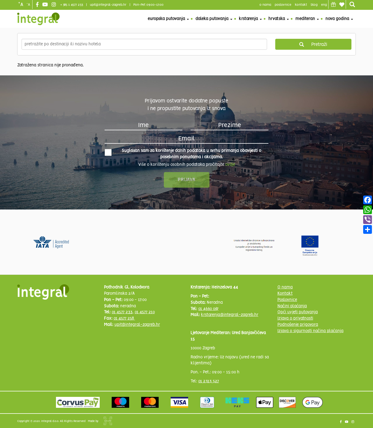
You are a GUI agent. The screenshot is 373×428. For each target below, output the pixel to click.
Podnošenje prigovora (297, 325)
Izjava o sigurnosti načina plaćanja (310, 331)
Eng (324, 4)
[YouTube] (46, 5)
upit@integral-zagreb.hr (108, 4)
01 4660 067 (208, 309)
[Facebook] (38, 5)
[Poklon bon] (333, 4)
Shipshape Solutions (108, 421)
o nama (265, 4)
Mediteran (305, 19)
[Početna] (38, 19)
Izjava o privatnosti (295, 318)
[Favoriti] (342, 4)
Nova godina (337, 19)
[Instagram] (54, 5)
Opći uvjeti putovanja (297, 312)
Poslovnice (287, 300)
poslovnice (283, 4)
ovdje (230, 165)
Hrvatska (277, 19)
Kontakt (301, 4)
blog (314, 4)
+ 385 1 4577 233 (71, 4)
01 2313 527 (208, 381)
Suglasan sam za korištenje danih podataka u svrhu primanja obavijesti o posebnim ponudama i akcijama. (191, 154)
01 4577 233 (122, 312)
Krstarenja (249, 19)
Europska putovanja (167, 19)
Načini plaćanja (292, 306)
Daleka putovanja (213, 19)
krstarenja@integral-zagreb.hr (229, 315)
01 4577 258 (124, 318)
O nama (285, 287)
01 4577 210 (145, 312)
